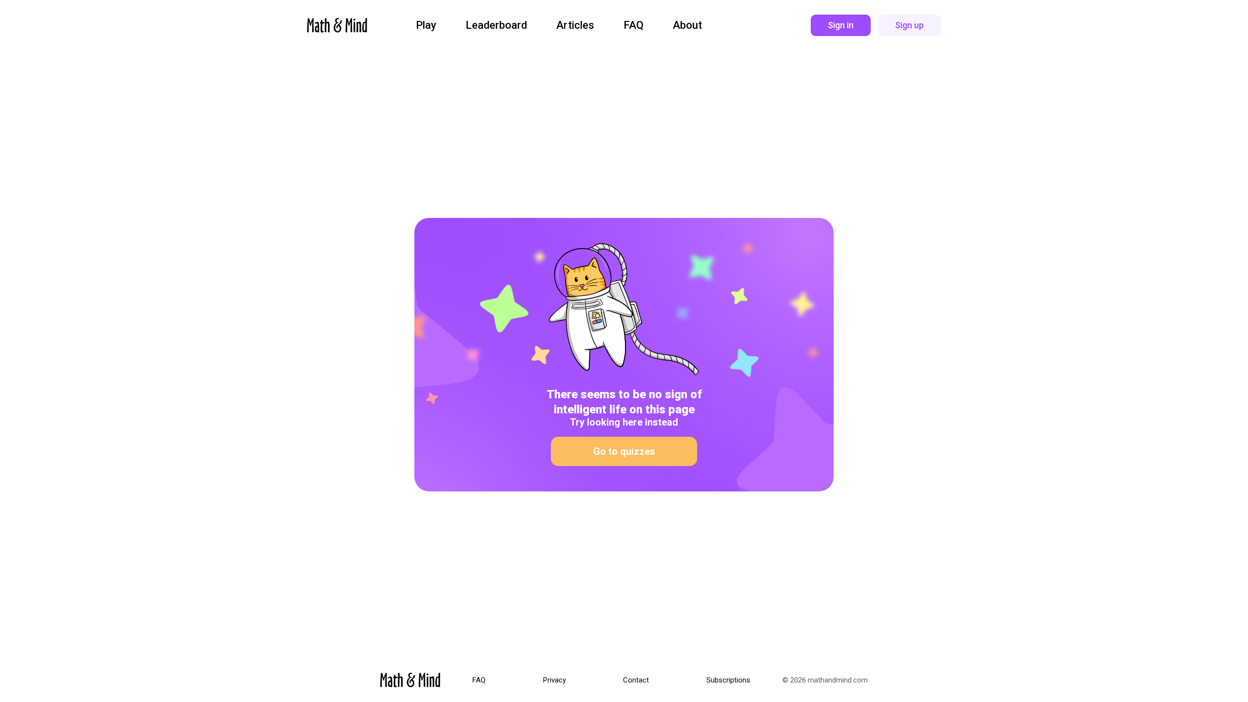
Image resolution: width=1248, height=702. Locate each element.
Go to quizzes (624, 451)
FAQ (634, 25)
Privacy (554, 680)
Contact (636, 680)
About (687, 25)
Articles (575, 25)
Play (426, 25)
